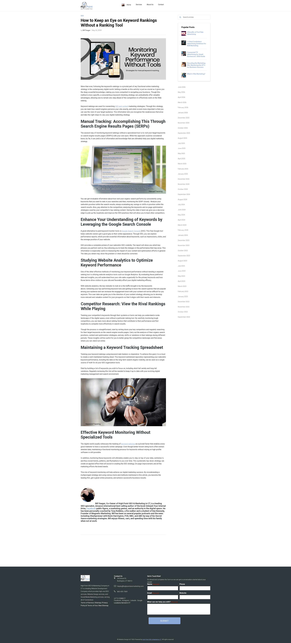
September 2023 (184, 256)
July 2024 (181, 204)
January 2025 (183, 174)
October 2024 (183, 189)
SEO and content (121, 106)
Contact (161, 4)
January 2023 (183, 296)
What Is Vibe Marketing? (196, 74)
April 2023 (181, 281)
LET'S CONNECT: (120, 598)
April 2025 (181, 159)
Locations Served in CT (122, 603)
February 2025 (183, 169)
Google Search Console (131, 231)
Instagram (125, 600)
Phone (182, 584)
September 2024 (184, 194)
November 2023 (183, 245)
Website (182, 593)
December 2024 (183, 179)
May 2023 (181, 276)
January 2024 (183, 235)
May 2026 (181, 92)
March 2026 (182, 102)
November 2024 (183, 184)
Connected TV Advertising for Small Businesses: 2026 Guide (196, 54)
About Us (150, 4)
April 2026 (181, 97)
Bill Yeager (86, 30)
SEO (82, 16)
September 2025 (184, 133)
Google (139, 600)
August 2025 (182, 138)
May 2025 (181, 153)
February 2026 (183, 107)
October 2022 (183, 312)
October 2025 (183, 128)
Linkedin (133, 600)
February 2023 (183, 291)
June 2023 (182, 271)
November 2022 (183, 307)
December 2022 (183, 302)
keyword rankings (128, 444)
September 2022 (184, 317)
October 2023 (183, 250)
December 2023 (183, 240)
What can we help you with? (162, 602)
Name (153, 584)
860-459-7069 (122, 591)
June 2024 (182, 210)
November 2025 (183, 123)
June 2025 (182, 148)
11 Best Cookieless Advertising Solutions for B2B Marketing (196, 44)
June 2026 (182, 87)
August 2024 (182, 199)
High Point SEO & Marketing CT (151, 639)
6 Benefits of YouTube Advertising (195, 33)
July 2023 (181, 266)
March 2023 (182, 286)
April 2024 (181, 220)
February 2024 (183, 230)
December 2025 (183, 118)
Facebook (91, 508)
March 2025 (182, 164)
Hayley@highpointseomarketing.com (130, 586)
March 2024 (182, 225)
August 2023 (182, 261)
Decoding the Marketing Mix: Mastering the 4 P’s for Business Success (196, 65)
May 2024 (181, 215)
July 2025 (181, 143)
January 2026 (183, 113)
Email (153, 593)
